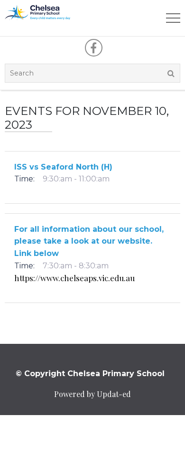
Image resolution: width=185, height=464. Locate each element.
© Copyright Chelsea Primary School (90, 373)
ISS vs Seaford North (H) (63, 166)
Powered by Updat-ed (92, 394)
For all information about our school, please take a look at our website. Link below (89, 241)
